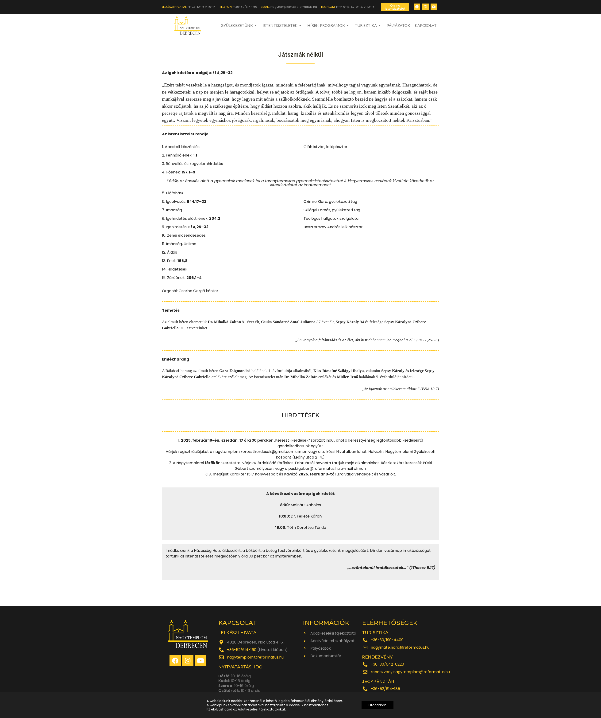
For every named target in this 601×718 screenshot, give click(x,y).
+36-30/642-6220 (387, 664)
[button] (395, 7)
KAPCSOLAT (426, 25)
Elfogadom (377, 705)
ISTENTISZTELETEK (280, 25)
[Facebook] (417, 7)
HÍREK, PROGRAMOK (326, 25)
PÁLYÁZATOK (398, 25)
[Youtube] (434, 7)
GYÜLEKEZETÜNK (237, 25)
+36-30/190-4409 (387, 640)
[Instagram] (425, 7)
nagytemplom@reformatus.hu (255, 657)
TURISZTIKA (366, 25)
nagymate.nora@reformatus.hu (400, 647)
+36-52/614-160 (241, 649)
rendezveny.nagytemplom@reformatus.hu (410, 672)
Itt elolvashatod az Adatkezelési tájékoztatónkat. (246, 709)
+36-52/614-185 (385, 688)
